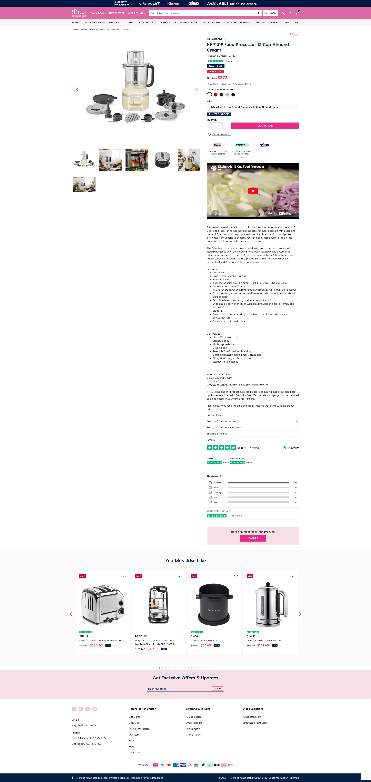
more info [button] (217, 157)
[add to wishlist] (124, 576)
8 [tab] (179, 667)
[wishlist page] (290, 13)
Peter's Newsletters (139, 728)
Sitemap (294, 777)
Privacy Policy (259, 777)
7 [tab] (177, 667)
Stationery (230, 22)
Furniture (245, 22)
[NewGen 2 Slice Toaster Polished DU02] (103, 605)
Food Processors (113, 30)
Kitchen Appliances (97, 30)
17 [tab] (206, 667)
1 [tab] (159, 667)
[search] (259, 13)
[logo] (79, 13)
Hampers (275, 22)
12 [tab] (191, 667)
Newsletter (116, 13)
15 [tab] (200, 667)
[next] (299, 614)
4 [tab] (168, 667)
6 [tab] (174, 667)
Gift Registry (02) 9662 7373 (87, 743)
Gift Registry (136, 13)
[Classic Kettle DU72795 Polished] (270, 605)
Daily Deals (98, 13)
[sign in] (283, 13)
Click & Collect (193, 734)
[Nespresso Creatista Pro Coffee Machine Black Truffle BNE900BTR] (158, 605)
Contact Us (135, 752)
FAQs (131, 740)
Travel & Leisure (188, 22)
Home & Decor (168, 22)
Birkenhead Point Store (255, 722)
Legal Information (278, 777)
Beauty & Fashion (210, 22)
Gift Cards (261, 22)
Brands (76, 22)
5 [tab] (171, 667)
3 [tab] (165, 667)
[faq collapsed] (297, 415)
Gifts (287, 22)
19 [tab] (211, 667)
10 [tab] (185, 667)
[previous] (71, 614)
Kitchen (128, 22)
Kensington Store (252, 716)
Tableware (142, 22)
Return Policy (193, 728)
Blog (131, 746)
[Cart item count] (297, 13)
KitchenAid (126, 30)
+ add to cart (265, 125)
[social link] (74, 709)
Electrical (114, 22)
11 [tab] (188, 667)
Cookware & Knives (94, 22)
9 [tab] (182, 667)
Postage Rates (193, 716)
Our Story (134, 734)
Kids (154, 22)
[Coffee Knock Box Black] (214, 605)
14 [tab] (197, 667)
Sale (295, 22)
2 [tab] (162, 667)
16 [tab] (203, 667)
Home (75, 30)
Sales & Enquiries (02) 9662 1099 (89, 738)
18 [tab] (208, 667)
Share (295, 34)
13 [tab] (194, 667)
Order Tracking (194, 722)
